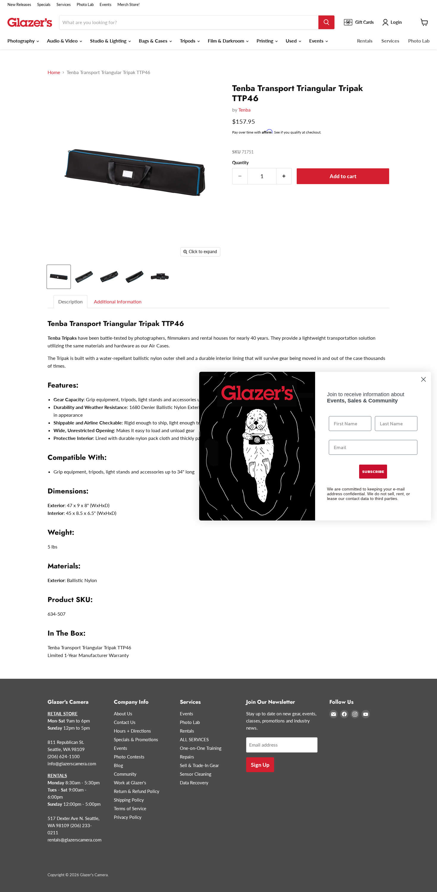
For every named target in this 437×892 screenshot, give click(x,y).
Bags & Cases (154, 40)
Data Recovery (194, 782)
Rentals (364, 40)
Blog (118, 765)
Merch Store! (128, 4)
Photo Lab (85, 4)
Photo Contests (129, 756)
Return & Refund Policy (136, 791)
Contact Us (125, 722)
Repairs (187, 756)
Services (63, 4)
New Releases (19, 4)
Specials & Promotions (136, 739)
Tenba (244, 109)
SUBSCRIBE (373, 471)
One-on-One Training (200, 748)
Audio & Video (63, 40)
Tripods (188, 40)
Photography (21, 40)
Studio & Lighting (109, 40)
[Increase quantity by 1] (284, 176)
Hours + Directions (132, 730)
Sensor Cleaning (195, 774)
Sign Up (260, 764)
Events (105, 4)
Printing (265, 40)
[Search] (326, 22)
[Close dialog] (423, 379)
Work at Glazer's (130, 782)
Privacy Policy (128, 817)
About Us (123, 713)
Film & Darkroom (226, 40)
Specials (44, 4)
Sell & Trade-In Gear (199, 765)
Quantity (240, 162)
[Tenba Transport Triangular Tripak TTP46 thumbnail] (58, 277)
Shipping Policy (129, 799)
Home (54, 72)
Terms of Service (130, 808)
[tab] (71, 301)
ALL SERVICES (194, 739)
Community (125, 774)
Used (292, 40)
